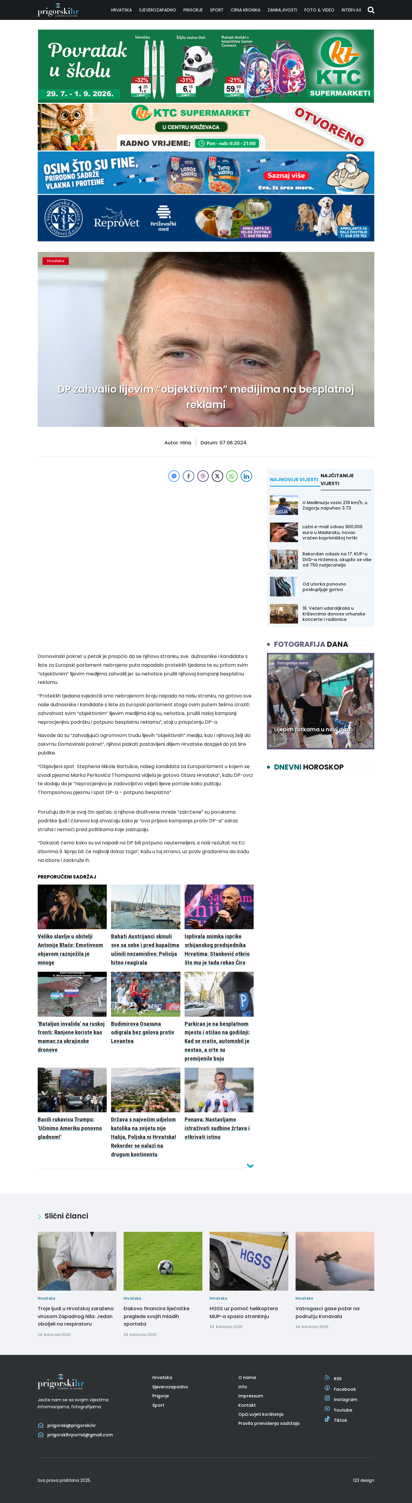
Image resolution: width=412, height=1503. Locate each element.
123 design (363, 1480)
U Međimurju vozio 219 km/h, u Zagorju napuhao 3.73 (335, 505)
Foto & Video (319, 10)
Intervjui (351, 10)
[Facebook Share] (188, 476)
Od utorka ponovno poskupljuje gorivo (324, 587)
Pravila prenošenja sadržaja (268, 1423)
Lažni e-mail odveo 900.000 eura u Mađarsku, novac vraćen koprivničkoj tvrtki (333, 532)
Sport (216, 10)
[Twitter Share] (217, 476)
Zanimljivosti (282, 10)
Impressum (250, 1396)
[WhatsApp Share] (232, 476)
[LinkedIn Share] (246, 476)
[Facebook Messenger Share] (174, 476)
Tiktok (340, 1420)
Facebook (345, 1389)
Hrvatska (121, 10)
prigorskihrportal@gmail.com (80, 1435)
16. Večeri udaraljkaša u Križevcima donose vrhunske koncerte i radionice (334, 613)
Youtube (343, 1410)
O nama (247, 1377)
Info (242, 1387)
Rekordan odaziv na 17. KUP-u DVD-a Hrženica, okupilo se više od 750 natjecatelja (337, 559)
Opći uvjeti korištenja (261, 1414)
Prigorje (193, 10)
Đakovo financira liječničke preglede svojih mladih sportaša (156, 1316)
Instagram (345, 1400)
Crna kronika (245, 10)
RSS (337, 1379)
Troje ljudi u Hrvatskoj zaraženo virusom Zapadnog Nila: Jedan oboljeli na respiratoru (76, 1316)
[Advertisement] (146, 525)
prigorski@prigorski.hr (71, 1425)
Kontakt (247, 1405)
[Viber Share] (203, 476)
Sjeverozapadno (157, 10)
